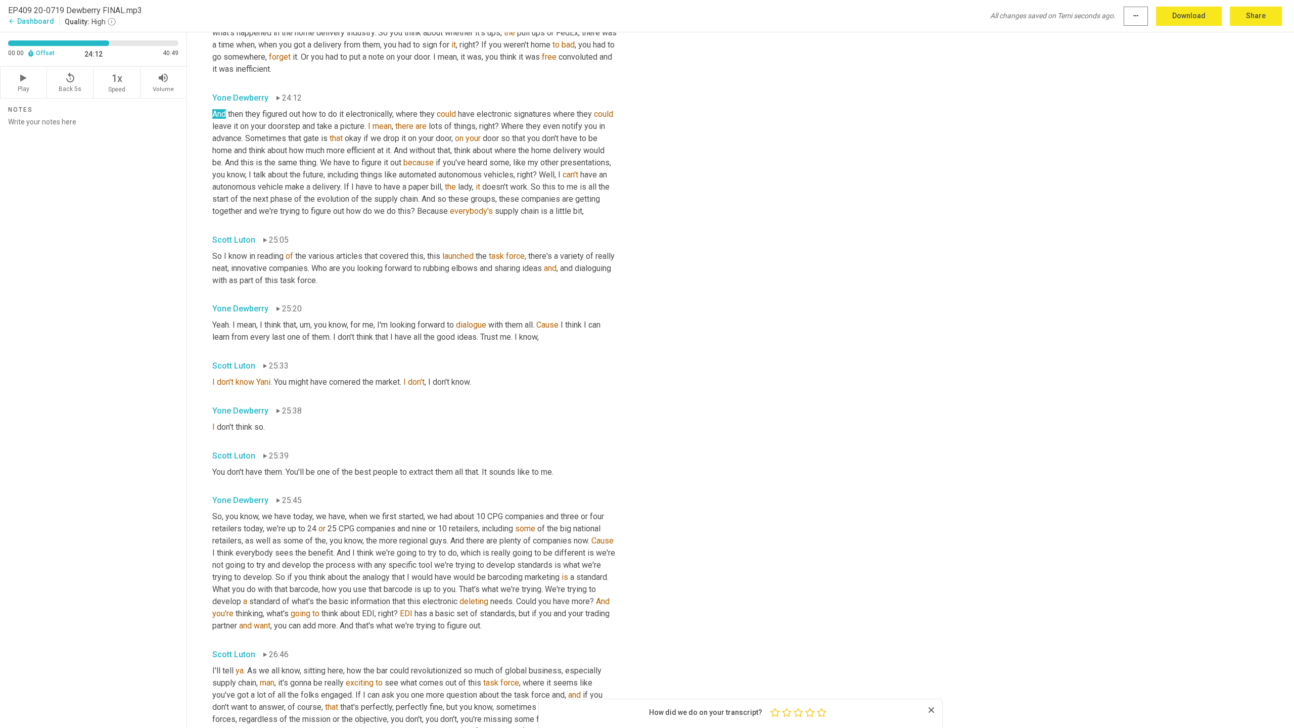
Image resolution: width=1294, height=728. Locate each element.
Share (1256, 16)
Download (1189, 16)
